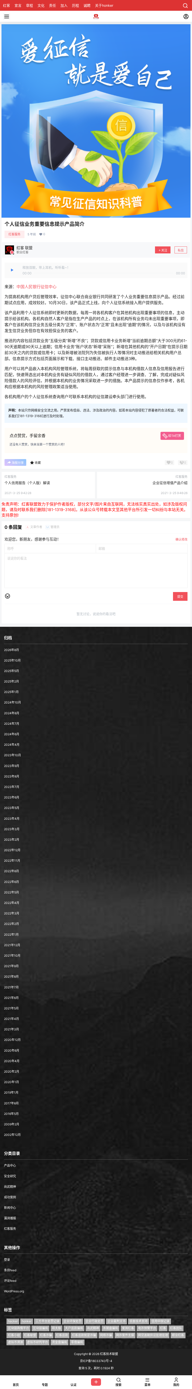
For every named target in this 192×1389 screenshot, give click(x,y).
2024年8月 (11, 713)
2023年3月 (12, 829)
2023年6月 (11, 797)
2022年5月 (11, 892)
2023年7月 (11, 787)
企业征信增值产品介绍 (170, 483)
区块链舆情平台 (18, 1328)
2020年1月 (11, 1082)
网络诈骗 (106, 1335)
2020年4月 (12, 1061)
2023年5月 (11, 808)
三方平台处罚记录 (48, 1321)
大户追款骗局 (74, 1328)
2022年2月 (11, 924)
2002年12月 (12, 1135)
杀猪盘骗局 (110, 1328)
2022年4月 (11, 903)
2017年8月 (11, 1103)
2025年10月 (12, 660)
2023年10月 (12, 755)
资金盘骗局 (59, 1342)
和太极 (56, 1328)
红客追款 (62, 1335)
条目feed (10, 1270)
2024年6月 (11, 734)
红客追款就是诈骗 (84, 1335)
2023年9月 (11, 766)
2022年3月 (11, 913)
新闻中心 (10, 1208)
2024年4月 (12, 744)
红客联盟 (30, 1335)
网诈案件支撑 (125, 1335)
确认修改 (182, 539)
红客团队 (176, 1328)
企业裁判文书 (117, 1321)
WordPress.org (14, 1291)
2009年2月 (11, 1124)
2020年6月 (11, 1050)
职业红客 (178, 1335)
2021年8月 (11, 976)
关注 (164, 250)
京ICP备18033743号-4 (96, 1361)
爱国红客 (128, 1328)
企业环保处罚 (73, 1321)
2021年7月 (11, 987)
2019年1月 (11, 1092)
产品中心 (10, 1165)
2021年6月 (11, 998)
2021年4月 (11, 1019)
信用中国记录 (161, 1321)
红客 (163, 1328)
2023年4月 (12, 818)
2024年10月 (12, 702)
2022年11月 (12, 860)
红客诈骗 (46, 1335)
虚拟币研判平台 (37, 1342)
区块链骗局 (40, 1328)
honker (27, 1321)
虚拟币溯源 (15, 1342)
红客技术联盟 (108, 1354)
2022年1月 (11, 934)
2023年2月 (11, 839)
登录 (7, 1260)
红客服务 (14, 234)
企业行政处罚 (95, 1321)
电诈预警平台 (147, 1328)
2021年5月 (11, 1008)
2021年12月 (12, 945)
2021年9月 (11, 966)
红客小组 (14, 1335)
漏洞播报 (10, 1218)
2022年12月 (12, 850)
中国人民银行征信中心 (36, 286)
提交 (180, 597)
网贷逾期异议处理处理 (153, 1335)
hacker (13, 1321)
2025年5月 (11, 671)
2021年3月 (11, 1029)
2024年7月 (11, 723)
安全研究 (10, 1176)
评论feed (10, 1281)
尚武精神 (10, 1187)
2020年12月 (12, 1040)
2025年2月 (11, 681)
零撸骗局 (77, 1342)
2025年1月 (11, 692)
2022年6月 (11, 882)
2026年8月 (11, 650)
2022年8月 (11, 871)
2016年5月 (11, 1114)
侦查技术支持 (139, 1321)
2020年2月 (11, 1071)
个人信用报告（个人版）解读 (27, 483)
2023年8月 (11, 776)
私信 (181, 250)
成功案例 (10, 1197)
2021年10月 (12, 955)
